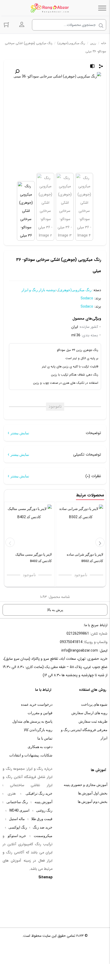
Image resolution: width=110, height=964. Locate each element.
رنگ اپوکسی (17, 827)
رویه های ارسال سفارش (89, 713)
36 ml (75, 335)
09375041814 (71, 642)
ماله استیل (17, 819)
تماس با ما (44, 738)
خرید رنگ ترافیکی (39, 793)
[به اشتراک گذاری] (101, 67)
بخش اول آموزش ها (92, 793)
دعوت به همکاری (40, 747)
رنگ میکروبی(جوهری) (71, 43)
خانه (103, 43)
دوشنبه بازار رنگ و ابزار (39, 290)
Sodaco (87, 298)
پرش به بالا (55, 610)
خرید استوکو (17, 836)
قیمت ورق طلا (41, 819)
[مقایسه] (92, 67)
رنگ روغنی (44, 810)
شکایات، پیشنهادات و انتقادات (30, 755)
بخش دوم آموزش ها (92, 802)
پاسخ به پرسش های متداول (32, 721)
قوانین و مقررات (40, 713)
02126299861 (78, 633)
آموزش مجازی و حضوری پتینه (85, 785)
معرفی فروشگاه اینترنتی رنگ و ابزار (84, 734)
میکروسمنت (43, 836)
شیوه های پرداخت (94, 704)
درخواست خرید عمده (36, 704)
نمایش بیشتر (19, 433)
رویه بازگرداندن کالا (38, 730)
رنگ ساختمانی (17, 802)
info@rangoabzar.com (79, 650)
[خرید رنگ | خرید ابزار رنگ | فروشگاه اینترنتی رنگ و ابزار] (51, 8)
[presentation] (10, 542)
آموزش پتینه (43, 802)
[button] (17, 71)
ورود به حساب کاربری (22, 24)
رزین (93, 43)
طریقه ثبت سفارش (93, 721)
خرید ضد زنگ (42, 827)
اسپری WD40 (19, 810)
